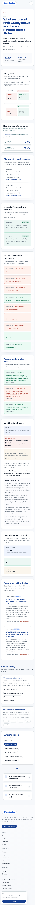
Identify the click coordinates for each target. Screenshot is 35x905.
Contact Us (5, 882)
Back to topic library (10, 744)
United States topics (9, 689)
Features (4, 839)
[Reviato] (9, 3)
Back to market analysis (9, 13)
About (4, 871)
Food (6, 721)
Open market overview (11, 748)
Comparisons (6, 858)
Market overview (9, 700)
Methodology (6, 863)
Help (3, 877)
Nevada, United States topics (12, 697)
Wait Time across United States (13, 756)
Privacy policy (6, 885)
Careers (4, 874)
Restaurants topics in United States (13, 693)
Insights (4, 855)
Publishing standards (8, 880)
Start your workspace (9, 826)
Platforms (5, 841)
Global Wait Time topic (11, 760)
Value (28, 721)
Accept (14, 901)
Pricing (4, 844)
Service (21, 721)
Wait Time (13, 721)
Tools (3, 860)
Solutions (5, 836)
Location (7, 724)
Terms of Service (7, 888)
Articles (4, 852)
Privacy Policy (13, 897)
